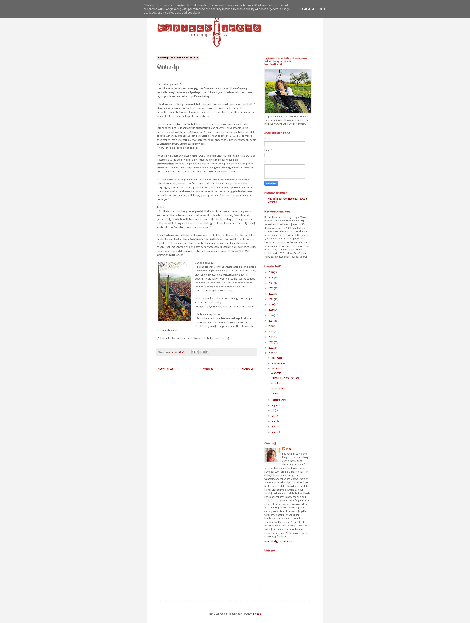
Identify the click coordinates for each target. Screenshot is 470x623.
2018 (271, 315)
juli (273, 410)
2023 (271, 288)
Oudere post (248, 369)
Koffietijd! (276, 383)
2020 (271, 304)
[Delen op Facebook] (204, 352)
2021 (271, 299)
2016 (271, 326)
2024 (271, 283)
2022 (271, 294)
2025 (271, 277)
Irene (288, 449)
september (277, 400)
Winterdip (276, 373)
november (277, 363)
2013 (271, 342)
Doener (275, 393)
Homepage (207, 369)
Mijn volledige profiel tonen (278, 541)
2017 (271, 321)
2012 (271, 348)
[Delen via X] (200, 352)
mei (274, 421)
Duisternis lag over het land (285, 378)
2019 (271, 310)
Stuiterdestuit (278, 388)
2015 (271, 331)
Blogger (257, 614)
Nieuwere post (165, 369)
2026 (271, 272)
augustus (277, 405)
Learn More (307, 9)
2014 (271, 337)
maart (275, 432)
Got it (322, 9)
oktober (276, 368)
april (274, 426)
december (277, 358)
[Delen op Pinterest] (207, 352)
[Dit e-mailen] (193, 352)
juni (274, 416)
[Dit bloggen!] (197, 352)
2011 (271, 353)
